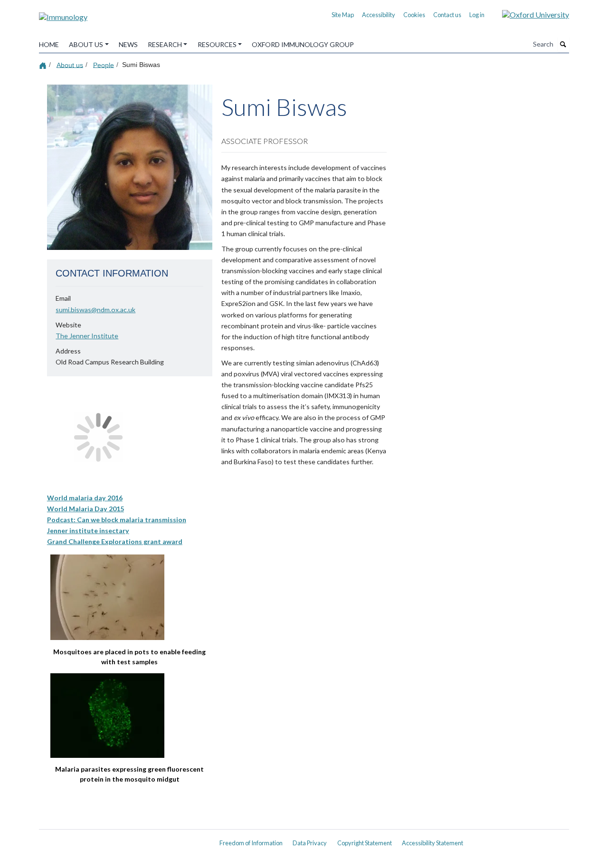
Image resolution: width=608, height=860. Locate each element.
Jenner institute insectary (88, 530)
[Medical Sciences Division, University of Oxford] (123, 839)
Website (68, 325)
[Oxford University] (528, 13)
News (128, 44)
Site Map (343, 15)
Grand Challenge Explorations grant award (114, 541)
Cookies (414, 15)
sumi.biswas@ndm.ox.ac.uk (95, 310)
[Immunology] (63, 13)
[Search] (563, 44)
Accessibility (378, 15)
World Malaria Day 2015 (85, 509)
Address (68, 351)
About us (86, 44)
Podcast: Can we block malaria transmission (116, 520)
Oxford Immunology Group (303, 44)
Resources (217, 44)
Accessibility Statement (432, 843)
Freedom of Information (251, 843)
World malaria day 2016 (85, 498)
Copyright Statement (364, 843)
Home (49, 44)
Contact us (447, 15)
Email (63, 298)
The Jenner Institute (87, 336)
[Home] (44, 65)
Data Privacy (310, 843)
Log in (476, 15)
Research (165, 44)
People (103, 64)
